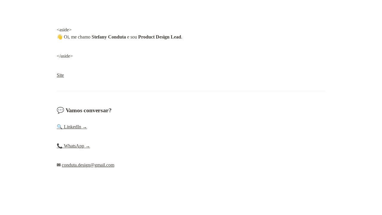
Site (60, 75)
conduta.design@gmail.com (88, 165)
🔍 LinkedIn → (72, 126)
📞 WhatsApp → (73, 145)
